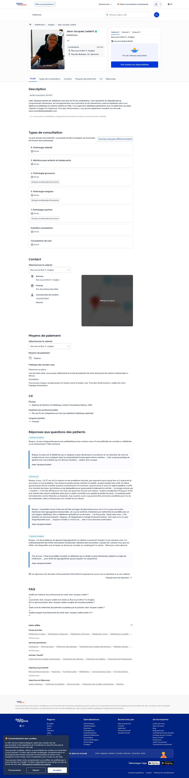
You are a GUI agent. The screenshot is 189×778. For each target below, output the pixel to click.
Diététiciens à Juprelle (119, 634)
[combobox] (66, 15)
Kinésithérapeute (90, 733)
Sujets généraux (36, 684)
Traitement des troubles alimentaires (95, 646)
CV (101, 79)
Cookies (149, 773)
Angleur (51, 25)
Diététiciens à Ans (100, 634)
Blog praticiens (158, 730)
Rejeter (36, 770)
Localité (121, 726)
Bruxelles (50, 724)
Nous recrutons (158, 726)
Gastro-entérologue (91, 740)
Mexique (111, 753)
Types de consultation (49, 79)
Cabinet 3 (136, 32)
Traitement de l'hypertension (120, 659)
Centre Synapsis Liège (101, 671)
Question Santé (124, 733)
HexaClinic (56, 671)
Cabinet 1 (115, 32)
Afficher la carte (107, 300)
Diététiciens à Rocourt (80, 634)
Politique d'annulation (38, 385)
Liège (49, 733)
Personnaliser (14, 770)
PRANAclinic (84, 671)
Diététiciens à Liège (37, 634)
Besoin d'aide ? (158, 737)
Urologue (87, 744)
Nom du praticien (124, 724)
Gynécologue (88, 742)
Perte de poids (47, 646)
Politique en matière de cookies (36, 764)
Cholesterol (34, 646)
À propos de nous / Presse (162, 735)
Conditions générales (136, 773)
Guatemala (136, 753)
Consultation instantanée (162, 744)
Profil (32, 78)
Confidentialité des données (163, 733)
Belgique (104, 753)
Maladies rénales (121, 646)
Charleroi (50, 730)
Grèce (97, 753)
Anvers (49, 726)
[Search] (156, 14)
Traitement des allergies (66, 646)
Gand (49, 728)
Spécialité (121, 728)
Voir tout (100, 47)
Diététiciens (40, 25)
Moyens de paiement (85, 79)
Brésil (143, 753)
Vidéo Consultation (160, 742)
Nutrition (120, 684)
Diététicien (72, 35)
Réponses (111, 79)
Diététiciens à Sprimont (58, 634)
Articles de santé (124, 730)
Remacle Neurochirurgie (39, 671)
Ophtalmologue (89, 726)
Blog (154, 728)
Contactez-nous (159, 724)
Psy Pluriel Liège (70, 671)
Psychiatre (87, 728)
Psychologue (88, 737)
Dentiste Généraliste (91, 735)
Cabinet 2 (125, 32)
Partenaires (157, 740)
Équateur (127, 753)
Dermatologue (89, 724)
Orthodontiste (89, 730)
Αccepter (57, 770)
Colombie (119, 753)
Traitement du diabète (96, 659)
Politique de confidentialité (164, 773)
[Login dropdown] (158, 4)
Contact (68, 79)
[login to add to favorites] (60, 33)
